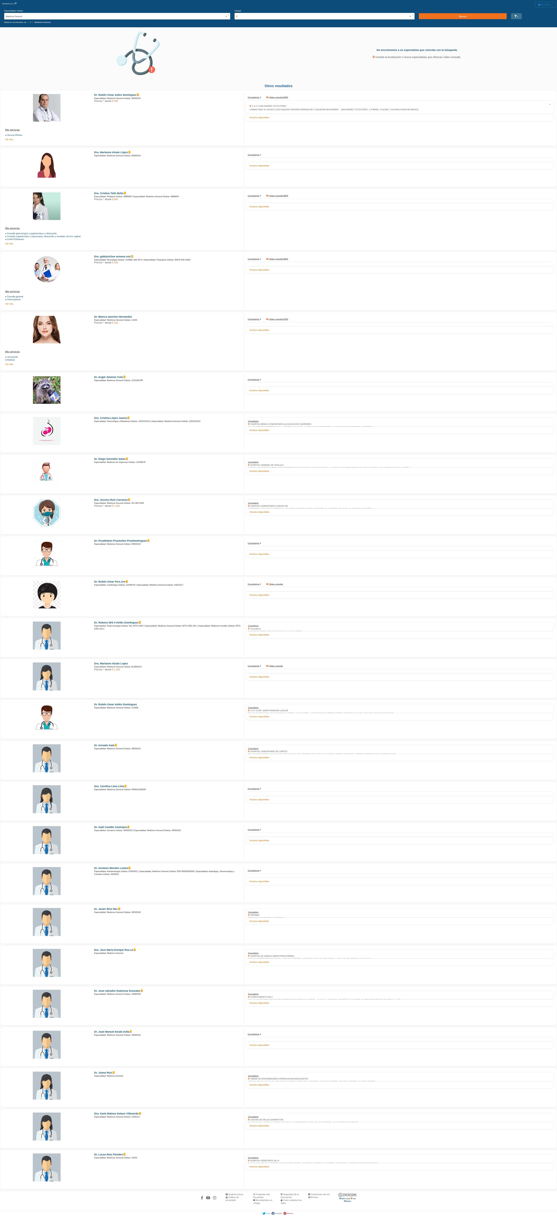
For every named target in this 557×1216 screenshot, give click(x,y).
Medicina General (43, 22)
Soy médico (545, 4)
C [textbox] (323, 16)
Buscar (463, 16)
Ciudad (238, 11)
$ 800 (115, 199)
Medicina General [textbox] (116, 16)
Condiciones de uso (320, 1194)
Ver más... (9, 139)
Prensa (314, 1197)
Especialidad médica (13, 11)
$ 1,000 (116, 505)
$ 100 (115, 322)
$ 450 (115, 101)
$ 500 (115, 262)
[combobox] (116, 16)
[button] (516, 16)
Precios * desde (102, 101)
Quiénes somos (235, 1194)
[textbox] (399, 107)
